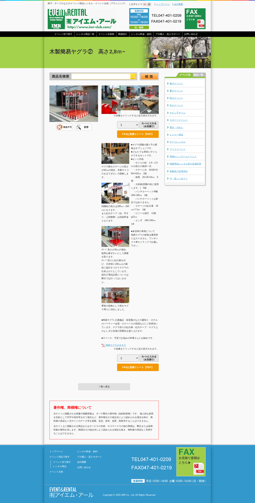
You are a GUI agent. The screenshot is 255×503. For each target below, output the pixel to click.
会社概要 (178, 4)
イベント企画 (56, 471)
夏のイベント (176, 90)
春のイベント (176, 83)
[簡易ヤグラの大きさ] (103, 345)
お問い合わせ (191, 34)
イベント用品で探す (59, 456)
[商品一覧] (199, 75)
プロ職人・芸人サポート (167, 34)
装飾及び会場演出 (179, 171)
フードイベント (177, 149)
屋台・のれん (176, 127)
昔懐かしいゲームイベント (183, 156)
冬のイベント (176, 105)
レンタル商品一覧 (85, 34)
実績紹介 (122, 34)
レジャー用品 (176, 134)
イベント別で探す (63, 34)
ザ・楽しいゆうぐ (179, 178)
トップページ (163, 4)
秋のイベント (176, 98)
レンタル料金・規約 (141, 34)
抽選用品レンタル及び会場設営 (185, 163)
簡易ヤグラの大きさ (116, 345)
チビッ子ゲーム (177, 112)
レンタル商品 (59, 466)
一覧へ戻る (104, 386)
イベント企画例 (106, 34)
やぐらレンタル (177, 142)
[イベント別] (184, 75)
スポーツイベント (179, 120)
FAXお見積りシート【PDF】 (138, 134)
